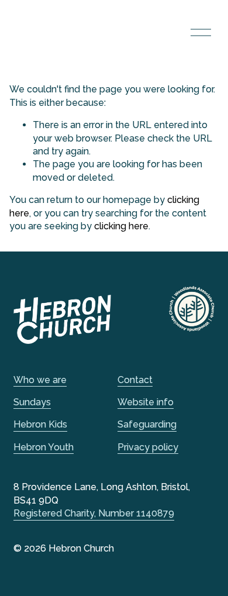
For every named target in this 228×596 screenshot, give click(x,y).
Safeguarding (147, 424)
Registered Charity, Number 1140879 (93, 513)
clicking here (121, 226)
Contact (135, 379)
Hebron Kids (40, 424)
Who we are (40, 379)
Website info (146, 402)
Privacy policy (148, 447)
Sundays (32, 402)
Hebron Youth (43, 447)
